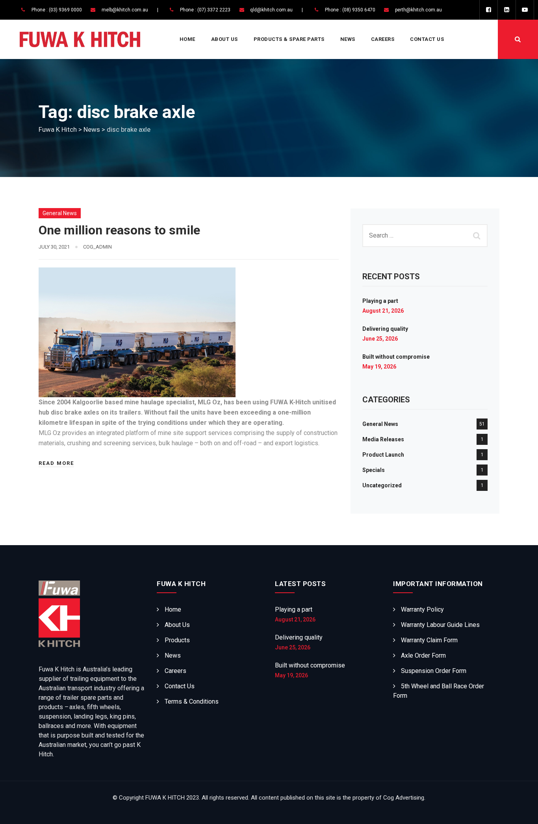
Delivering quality (385, 329)
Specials (373, 470)
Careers (383, 39)
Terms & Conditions (192, 701)
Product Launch (383, 455)
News (347, 39)
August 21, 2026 (383, 311)
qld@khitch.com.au (271, 10)
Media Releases (383, 439)
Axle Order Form (423, 655)
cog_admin (97, 247)
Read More (56, 463)
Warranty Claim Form (429, 640)
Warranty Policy (422, 609)
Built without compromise (396, 357)
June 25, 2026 (380, 338)
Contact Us (427, 39)
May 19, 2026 (379, 366)
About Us (224, 39)
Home (187, 39)
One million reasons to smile (119, 230)
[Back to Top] (521, 811)
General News (60, 213)
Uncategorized (382, 485)
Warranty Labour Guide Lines (440, 625)
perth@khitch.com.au (418, 10)
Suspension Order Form (433, 671)
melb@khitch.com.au (125, 10)
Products (177, 640)
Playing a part (380, 301)
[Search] (518, 39)
